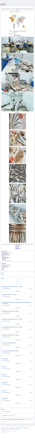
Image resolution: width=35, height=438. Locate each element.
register (3, 288)
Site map (17, 429)
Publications (3, 429)
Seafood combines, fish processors (6, 257)
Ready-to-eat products (4, 265)
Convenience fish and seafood (5, 266)
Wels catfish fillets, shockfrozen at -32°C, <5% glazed (10, 311)
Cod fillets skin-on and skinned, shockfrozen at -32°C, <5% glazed (12, 319)
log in (5, 288)
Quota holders (3, 259)
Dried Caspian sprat (5, 358)
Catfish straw (4, 390)
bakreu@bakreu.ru (18, 248)
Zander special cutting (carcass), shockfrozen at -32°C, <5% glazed (12, 286)
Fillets (2, 268)
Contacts (13, 429)
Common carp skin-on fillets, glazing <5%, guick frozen (10, 350)
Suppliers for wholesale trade (5, 254)
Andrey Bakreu (3, 274)
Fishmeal (3, 269)
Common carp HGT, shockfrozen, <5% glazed (9, 342)
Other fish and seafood (4, 267)
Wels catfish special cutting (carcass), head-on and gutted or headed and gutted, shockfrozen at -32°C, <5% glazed (16, 303)
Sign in (33, 3)
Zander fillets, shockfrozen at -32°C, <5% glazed (9, 294)
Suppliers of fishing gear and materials (6, 260)
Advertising (9, 429)
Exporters (3, 255)
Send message (18, 291)
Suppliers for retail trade (5, 253)
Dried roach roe (4, 374)
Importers (3, 256)
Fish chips (3, 366)
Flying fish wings (4, 382)
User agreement (3, 432)
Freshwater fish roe (5, 398)
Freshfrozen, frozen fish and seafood (6, 264)
